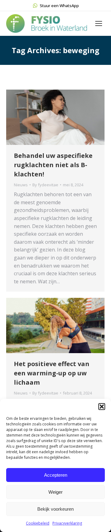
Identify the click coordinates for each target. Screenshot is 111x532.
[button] (102, 406)
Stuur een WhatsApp (59, 5)
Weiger (55, 492)
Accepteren (55, 475)
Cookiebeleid (37, 523)
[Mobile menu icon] (98, 23)
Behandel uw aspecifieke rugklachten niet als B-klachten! (53, 164)
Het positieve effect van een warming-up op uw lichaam (51, 373)
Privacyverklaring (67, 523)
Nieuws (21, 185)
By (45, 185)
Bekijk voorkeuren (55, 509)
